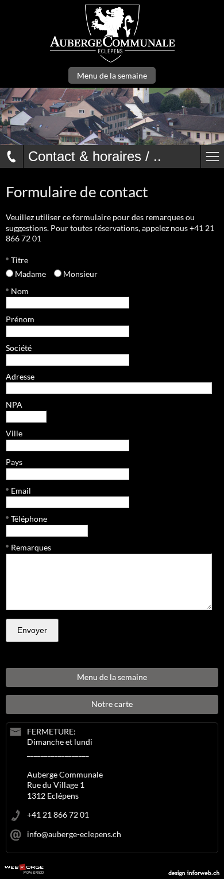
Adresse (20, 376)
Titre (19, 260)
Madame (30, 274)
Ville (14, 433)
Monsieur (80, 274)
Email (21, 490)
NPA (14, 404)
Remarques (31, 547)
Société (19, 348)
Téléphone (29, 519)
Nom (20, 291)
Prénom (20, 319)
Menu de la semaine (112, 75)
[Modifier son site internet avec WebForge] (24, 869)
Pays (14, 462)
